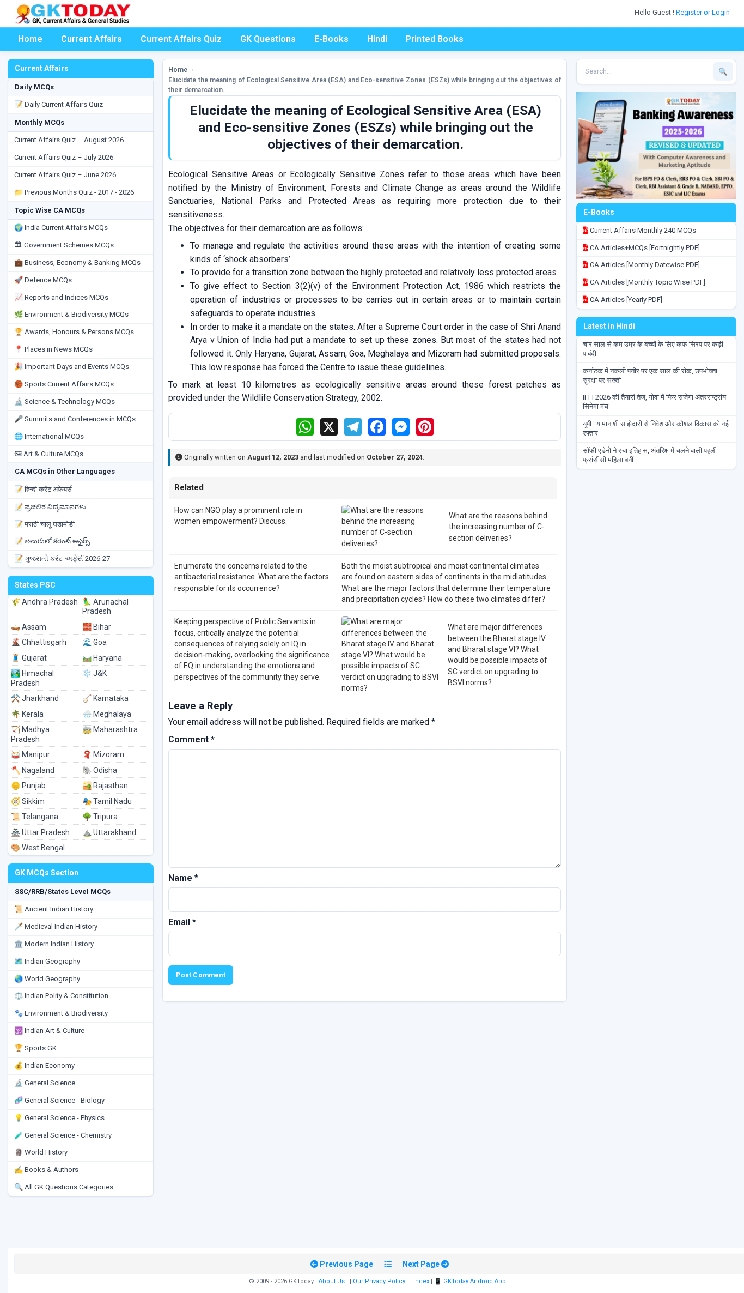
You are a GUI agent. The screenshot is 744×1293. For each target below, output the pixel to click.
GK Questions (268, 39)
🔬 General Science (44, 1083)
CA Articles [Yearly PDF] (625, 299)
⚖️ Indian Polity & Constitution (61, 996)
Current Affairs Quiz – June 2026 (65, 175)
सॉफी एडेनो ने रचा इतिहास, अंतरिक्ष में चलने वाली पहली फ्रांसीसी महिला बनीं (650, 455)
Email (182, 922)
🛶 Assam (28, 627)
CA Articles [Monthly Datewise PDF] (644, 265)
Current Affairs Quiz (181, 39)
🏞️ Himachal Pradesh (32, 678)
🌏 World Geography (47, 979)
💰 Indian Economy (44, 1065)
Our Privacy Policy (379, 1281)
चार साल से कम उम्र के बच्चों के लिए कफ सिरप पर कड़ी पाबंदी (653, 349)
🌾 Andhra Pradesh (44, 601)
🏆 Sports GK (35, 1048)
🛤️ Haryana (102, 658)
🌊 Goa (94, 642)
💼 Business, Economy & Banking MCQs (77, 262)
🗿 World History (41, 1152)
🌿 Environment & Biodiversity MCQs (71, 314)
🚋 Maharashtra (110, 729)
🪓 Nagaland (32, 770)
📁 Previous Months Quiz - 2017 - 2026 (74, 192)
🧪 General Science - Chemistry (63, 1135)
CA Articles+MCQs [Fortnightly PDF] (644, 248)
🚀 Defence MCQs (43, 280)
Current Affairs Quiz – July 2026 (63, 157)
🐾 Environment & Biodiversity (61, 1013)
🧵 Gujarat (29, 658)
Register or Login (703, 12)
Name (183, 878)
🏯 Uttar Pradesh (40, 832)
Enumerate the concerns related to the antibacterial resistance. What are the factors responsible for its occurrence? (251, 577)
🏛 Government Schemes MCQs (64, 245)
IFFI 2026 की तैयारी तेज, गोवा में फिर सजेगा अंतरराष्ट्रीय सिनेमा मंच (654, 401)
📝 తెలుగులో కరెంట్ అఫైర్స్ (52, 541)
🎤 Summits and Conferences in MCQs (75, 419)
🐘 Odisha (99, 770)
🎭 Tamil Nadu (107, 801)
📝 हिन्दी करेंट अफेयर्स (43, 489)
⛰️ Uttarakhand (109, 832)
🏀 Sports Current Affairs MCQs (64, 384)
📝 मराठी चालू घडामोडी (44, 524)
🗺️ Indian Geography (47, 961)
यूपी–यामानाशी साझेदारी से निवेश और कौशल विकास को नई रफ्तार (656, 428)
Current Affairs (91, 39)
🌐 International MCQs (49, 436)
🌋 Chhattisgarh (38, 642)
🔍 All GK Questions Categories (63, 1187)
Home (30, 39)
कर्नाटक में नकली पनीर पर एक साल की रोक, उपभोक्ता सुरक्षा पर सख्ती (650, 375)
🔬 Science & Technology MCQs (64, 401)
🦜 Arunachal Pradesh (105, 606)
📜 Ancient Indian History (53, 909)
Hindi (377, 39)
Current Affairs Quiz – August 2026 (69, 140)
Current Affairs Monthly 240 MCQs (642, 230)
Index (421, 1281)
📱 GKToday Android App (471, 1281)
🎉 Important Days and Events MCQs (71, 366)
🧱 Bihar (96, 627)
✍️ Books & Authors (46, 1169)
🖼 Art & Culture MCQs (48, 454)
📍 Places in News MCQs (53, 349)
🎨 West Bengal (38, 847)
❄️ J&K (94, 673)
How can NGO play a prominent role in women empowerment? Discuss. (238, 515)
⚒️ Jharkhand (35, 698)
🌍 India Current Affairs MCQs (61, 227)
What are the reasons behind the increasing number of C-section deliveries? (498, 526)
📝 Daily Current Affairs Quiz (58, 104)
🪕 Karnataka (105, 698)
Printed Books (435, 39)
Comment (191, 739)
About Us (332, 1281)
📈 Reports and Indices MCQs (61, 297)
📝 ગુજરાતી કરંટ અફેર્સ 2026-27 (62, 558)
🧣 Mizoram (103, 754)
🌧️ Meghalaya (106, 714)
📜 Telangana (34, 816)
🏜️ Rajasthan (105, 785)
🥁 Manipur (30, 754)
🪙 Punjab (28, 785)
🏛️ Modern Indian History (54, 944)
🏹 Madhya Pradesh (30, 734)
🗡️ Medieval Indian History (55, 926)
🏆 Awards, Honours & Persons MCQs (74, 332)
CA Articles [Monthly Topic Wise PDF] (646, 282)
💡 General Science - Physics (59, 1118)
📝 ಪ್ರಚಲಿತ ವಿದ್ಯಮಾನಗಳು (50, 507)
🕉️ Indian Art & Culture (49, 1030)
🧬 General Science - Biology (59, 1100)
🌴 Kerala (27, 714)
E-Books (331, 39)
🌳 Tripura (100, 816)
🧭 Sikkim (28, 801)
